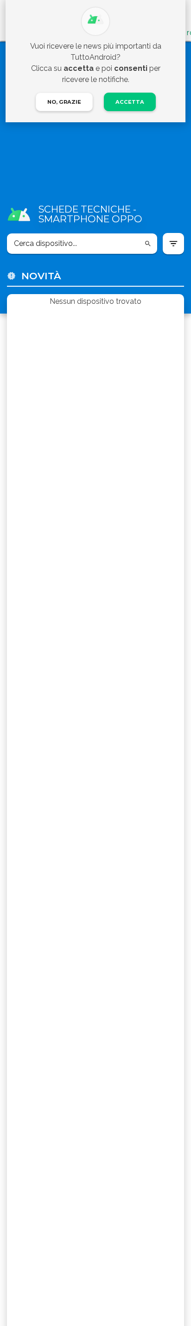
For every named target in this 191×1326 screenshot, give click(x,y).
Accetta (129, 102)
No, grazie (64, 102)
